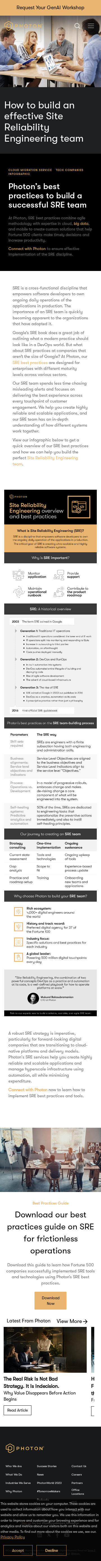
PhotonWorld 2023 (49, 1482)
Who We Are (14, 1466)
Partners (77, 1482)
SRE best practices (30, 362)
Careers (77, 1474)
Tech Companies (70, 170)
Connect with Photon (27, 248)
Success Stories (46, 1466)
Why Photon (14, 1491)
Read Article (17, 1410)
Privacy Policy (13, 1537)
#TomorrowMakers (48, 1491)
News (40, 1474)
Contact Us (79, 1466)
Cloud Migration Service (30, 170)
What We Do (14, 1474)
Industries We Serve (18, 1482)
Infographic (19, 173)
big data (81, 223)
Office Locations (78, 1491)
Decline (51, 1550)
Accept (18, 1550)
